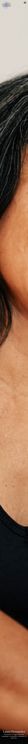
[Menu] (25, 2)
